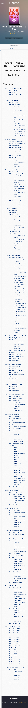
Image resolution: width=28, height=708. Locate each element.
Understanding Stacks (16, 201)
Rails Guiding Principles (17, 215)
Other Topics (19, 602)
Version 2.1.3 (14, 645)
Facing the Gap (14, 532)
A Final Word (14, 623)
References (13, 340)
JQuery (17, 149)
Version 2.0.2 (14, 653)
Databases (18, 590)
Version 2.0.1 (14, 655)
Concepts (10, 139)
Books (17, 523)
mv (17, 466)
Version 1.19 (14, 660)
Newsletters (19, 525)
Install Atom (19, 496)
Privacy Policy (5, 702)
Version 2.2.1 (14, 635)
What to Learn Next (16, 588)
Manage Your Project (14, 384)
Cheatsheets (19, 344)
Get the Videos (14, 93)
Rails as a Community (16, 172)
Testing (18, 592)
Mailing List (14, 45)
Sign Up (16, 706)
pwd (17, 449)
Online (18, 559)
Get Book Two (14, 90)
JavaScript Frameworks (16, 160)
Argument (18, 441)
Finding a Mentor (15, 553)
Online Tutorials (20, 520)
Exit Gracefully (15, 428)
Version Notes (12, 627)
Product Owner (14, 366)
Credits (13, 669)
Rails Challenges (12, 255)
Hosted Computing (15, 398)
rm (17, 470)
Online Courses (20, 617)
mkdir (17, 462)
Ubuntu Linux (19, 404)
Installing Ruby (15, 400)
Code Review (14, 358)
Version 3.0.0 (14, 631)
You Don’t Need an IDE (17, 492)
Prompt (18, 435)
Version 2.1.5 (14, 641)
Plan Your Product (13, 364)
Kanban (12, 388)
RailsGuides (19, 342)
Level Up (11, 586)
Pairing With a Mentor (16, 356)
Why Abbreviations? (16, 486)
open (17, 460)
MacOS (18, 402)
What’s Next (14, 572)
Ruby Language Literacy (17, 510)
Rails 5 (12, 158)
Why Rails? (11, 208)
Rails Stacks (19, 205)
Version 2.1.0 (14, 651)
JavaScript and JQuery (16, 147)
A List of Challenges (16, 257)
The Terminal (14, 416)
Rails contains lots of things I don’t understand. (19, 295)
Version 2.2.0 (14, 637)
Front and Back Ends (16, 156)
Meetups (18, 563)
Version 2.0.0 (14, 658)
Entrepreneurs (19, 574)
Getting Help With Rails (16, 338)
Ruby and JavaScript (16, 145)
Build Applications (15, 582)
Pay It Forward (20, 551)
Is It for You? (14, 102)
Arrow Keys (19, 480)
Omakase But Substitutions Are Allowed (19, 241)
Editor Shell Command (16, 505)
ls (16, 451)
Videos (18, 619)
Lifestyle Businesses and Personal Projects (20, 578)
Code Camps (19, 611)
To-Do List (13, 386)
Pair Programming (15, 354)
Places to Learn (15, 608)
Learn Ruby (11, 508)
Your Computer (15, 396)
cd (16, 447)
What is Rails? (12, 170)
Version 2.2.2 (14, 633)
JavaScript (18, 600)
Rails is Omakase (20, 221)
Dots (17, 457)
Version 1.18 (14, 662)
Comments (13, 682)
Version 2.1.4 (14, 643)
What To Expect (14, 104)
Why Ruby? (13, 210)
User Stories (13, 368)
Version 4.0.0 (14, 629)
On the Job (19, 570)
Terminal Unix (12, 414)
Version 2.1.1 (14, 649)
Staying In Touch (20, 125)
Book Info (8, 38)
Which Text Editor (15, 494)
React (17, 166)
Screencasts (19, 527)
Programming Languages (17, 143)
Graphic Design (14, 372)
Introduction (11, 100)
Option (18, 439)
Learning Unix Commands (17, 426)
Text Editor (11, 490)
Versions (18, 123)
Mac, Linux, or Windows (15, 394)
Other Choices (19, 498)
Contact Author (18, 38)
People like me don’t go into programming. (20, 330)
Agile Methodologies (16, 390)
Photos (18, 680)
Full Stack (18, 203)
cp (17, 468)
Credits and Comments (14, 667)
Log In (11, 706)
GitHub (18, 561)
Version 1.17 (14, 664)
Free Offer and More (14, 89)
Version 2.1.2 (14, 647)
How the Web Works (16, 141)
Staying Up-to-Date (15, 360)
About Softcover (13, 702)
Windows (18, 410)
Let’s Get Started (20, 136)
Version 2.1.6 (14, 639)
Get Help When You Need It (15, 336)
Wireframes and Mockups (17, 370)
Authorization (19, 598)
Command (18, 437)
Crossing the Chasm (14, 530)
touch (17, 464)
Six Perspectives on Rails (17, 174)
